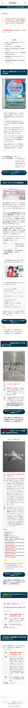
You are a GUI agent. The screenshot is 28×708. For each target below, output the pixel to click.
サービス (23, 701)
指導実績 (14, 701)
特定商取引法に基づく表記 (16, 703)
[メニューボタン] (3, 3)
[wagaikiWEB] (14, 3)
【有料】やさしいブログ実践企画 (13, 46)
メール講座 (8, 703)
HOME (4, 701)
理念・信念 (18, 701)
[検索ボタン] (25, 3)
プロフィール (8, 701)
